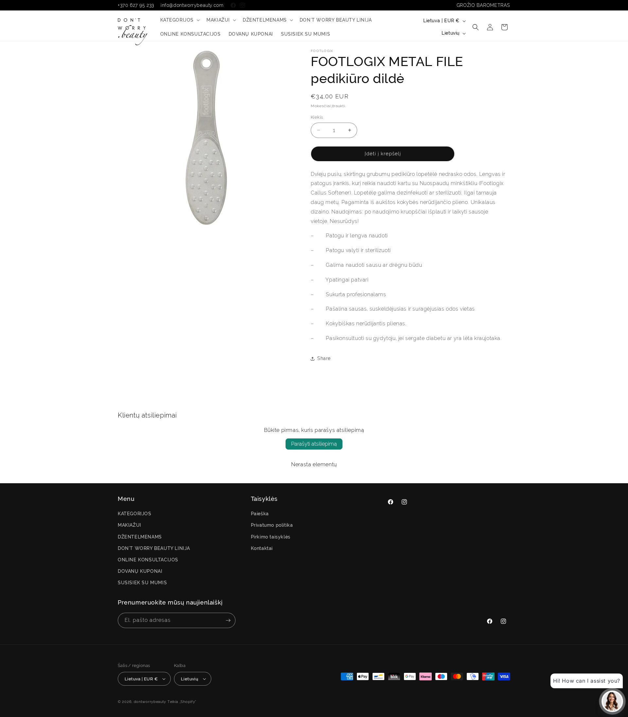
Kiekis (317, 117)
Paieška (260, 513)
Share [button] (324, 358)
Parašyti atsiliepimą (314, 444)
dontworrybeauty (150, 702)
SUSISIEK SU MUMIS (142, 582)
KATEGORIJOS (134, 513)
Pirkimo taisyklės (270, 536)
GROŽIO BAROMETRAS (483, 5)
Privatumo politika (272, 525)
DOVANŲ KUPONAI (140, 571)
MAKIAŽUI (129, 525)
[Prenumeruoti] (228, 620)
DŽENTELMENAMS (140, 536)
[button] (179, 20)
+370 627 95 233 (136, 5)
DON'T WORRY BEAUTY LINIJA (154, 548)
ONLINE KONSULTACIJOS (148, 559)
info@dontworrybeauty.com (192, 5)
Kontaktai (262, 548)
